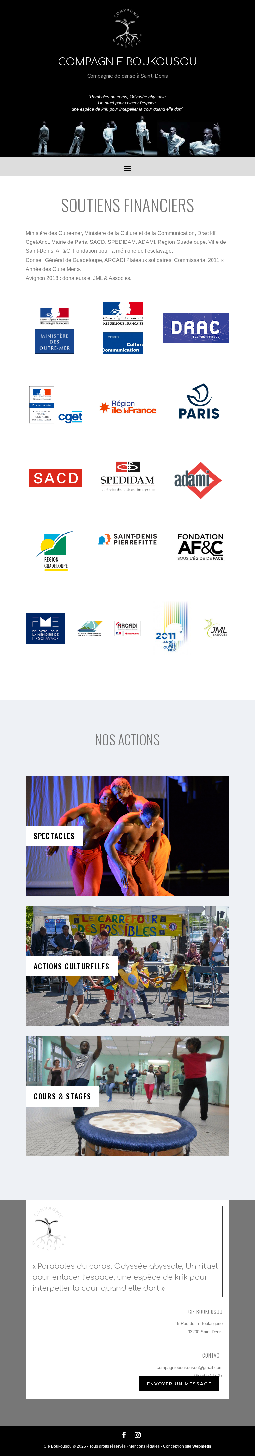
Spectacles (54, 835)
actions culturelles (72, 966)
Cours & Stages (62, 1096)
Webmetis (201, 1446)
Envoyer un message (179, 1383)
